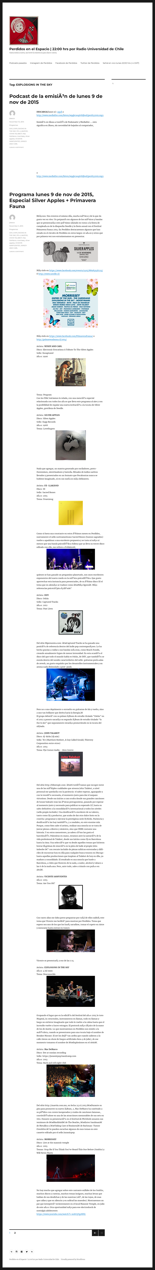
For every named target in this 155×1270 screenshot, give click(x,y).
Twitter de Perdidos (90, 63)
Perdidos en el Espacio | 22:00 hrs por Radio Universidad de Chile (66, 49)
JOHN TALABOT (15, 134)
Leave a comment (16, 147)
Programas (13, 125)
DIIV (11, 129)
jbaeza (12, 118)
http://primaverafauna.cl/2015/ (52, 339)
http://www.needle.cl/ (49, 274)
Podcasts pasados (18, 63)
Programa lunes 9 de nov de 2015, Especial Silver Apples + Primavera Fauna (52, 200)
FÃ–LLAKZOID (22, 131)
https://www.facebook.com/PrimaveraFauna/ (71, 336)
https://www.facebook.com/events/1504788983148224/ (76, 270)
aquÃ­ (59, 112)
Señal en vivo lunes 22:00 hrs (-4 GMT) (121, 63)
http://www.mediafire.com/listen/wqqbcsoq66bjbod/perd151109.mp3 (70, 115)
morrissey (21, 136)
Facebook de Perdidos (66, 63)
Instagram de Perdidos (41, 63)
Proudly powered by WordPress (73, 1259)
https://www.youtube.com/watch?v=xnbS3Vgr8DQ (61, 1214)
